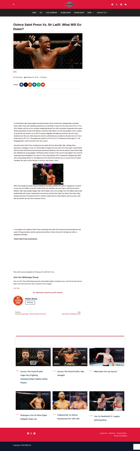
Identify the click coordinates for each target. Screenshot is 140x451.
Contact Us (101, 13)
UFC (41, 13)
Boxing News (79, 13)
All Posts (30, 302)
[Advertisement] (48, 108)
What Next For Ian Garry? (105, 371)
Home (34, 13)
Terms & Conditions (120, 436)
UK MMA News (66, 13)
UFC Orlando (58, 292)
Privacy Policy (121, 433)
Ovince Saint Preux (46, 292)
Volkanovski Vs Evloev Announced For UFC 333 (68, 417)
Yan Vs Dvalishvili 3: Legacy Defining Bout (107, 418)
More (90, 13)
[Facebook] (112, 4)
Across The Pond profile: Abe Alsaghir (70, 373)
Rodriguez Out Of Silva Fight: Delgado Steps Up (33, 417)
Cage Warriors (51, 13)
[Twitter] (116, 4)
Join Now (16, 288)
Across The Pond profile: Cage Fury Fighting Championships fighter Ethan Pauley (34, 377)
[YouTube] (125, 4)
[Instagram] (121, 4)
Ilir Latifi (36, 292)
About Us (112, 433)
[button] (14, 4)
